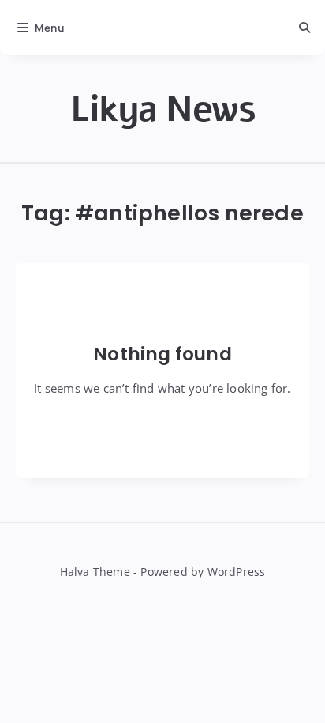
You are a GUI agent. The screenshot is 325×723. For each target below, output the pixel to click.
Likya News (162, 109)
